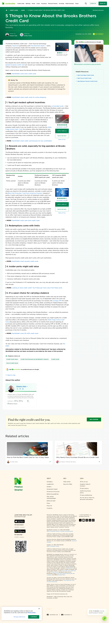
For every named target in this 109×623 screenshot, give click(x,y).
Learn (23, 10)
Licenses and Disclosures (66, 531)
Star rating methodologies (51, 497)
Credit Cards (14, 10)
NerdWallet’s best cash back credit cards (26, 220)
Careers (49, 486)
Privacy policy (84, 488)
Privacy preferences (86, 495)
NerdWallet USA (54, 614)
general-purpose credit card (14, 65)
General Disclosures (67, 573)
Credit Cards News (12, 359)
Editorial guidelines (53, 494)
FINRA (68, 568)
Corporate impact (52, 489)
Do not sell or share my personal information (87, 498)
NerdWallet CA (68, 614)
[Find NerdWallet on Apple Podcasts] (90, 520)
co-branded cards (57, 106)
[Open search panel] (86, 3)
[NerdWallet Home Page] (8, 3)
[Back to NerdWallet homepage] (6, 10)
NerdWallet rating (61, 127)
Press (48, 503)
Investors (49, 508)
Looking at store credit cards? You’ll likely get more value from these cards (37, 288)
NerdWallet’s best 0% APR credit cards (25, 333)
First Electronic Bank (38, 46)
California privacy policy (85, 491)
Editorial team (51, 500)
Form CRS (64, 570)
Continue (34, 616)
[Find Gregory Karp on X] (17, 389)
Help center (67, 481)
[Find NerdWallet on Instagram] (86, 520)
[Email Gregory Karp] (20, 389)
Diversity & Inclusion (53, 491)
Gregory (21, 386)
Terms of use (84, 481)
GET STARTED (94, 419)
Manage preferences (19, 616)
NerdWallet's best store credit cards (24, 73)
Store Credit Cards (12, 363)
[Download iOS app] (19, 521)
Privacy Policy (54, 572)
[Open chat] (104, 618)
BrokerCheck (61, 574)
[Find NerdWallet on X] (80, 520)
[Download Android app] (20, 531)
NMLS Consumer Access (53, 531)
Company (50, 481)
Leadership (50, 484)
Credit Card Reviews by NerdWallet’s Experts (35, 359)
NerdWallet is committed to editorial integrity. (88, 64)
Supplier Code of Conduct (85, 485)
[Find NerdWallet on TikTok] (93, 520)
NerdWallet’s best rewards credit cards (25, 261)
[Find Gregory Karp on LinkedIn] (23, 389)
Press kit (49, 505)
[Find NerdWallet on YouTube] (83, 520)
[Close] (106, 609)
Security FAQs (67, 484)
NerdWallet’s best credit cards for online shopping (29, 97)
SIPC (72, 568)
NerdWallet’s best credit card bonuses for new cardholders (32, 141)
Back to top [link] (11, 375)
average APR (57, 300)
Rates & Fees (62, 139)
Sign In (93, 3)
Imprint (14, 46)
